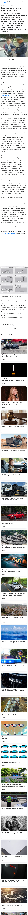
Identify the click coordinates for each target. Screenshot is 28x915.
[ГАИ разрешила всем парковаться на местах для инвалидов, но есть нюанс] (14, 899)
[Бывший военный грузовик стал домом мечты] (14, 445)
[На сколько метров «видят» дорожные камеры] (14, 732)
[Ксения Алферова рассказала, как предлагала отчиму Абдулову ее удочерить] (14, 827)
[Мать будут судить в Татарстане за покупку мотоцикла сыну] (14, 350)
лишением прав (5, 95)
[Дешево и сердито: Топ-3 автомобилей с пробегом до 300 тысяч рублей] (14, 588)
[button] (14, 280)
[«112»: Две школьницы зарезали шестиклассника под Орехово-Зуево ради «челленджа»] (14, 374)
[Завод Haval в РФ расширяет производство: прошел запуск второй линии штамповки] (14, 684)
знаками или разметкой (8, 233)
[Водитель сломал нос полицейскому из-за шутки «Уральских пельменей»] (14, 803)
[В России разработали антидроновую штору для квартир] (14, 851)
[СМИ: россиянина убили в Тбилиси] (14, 612)
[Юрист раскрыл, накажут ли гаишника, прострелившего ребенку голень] (14, 421)
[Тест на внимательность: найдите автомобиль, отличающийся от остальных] (14, 756)
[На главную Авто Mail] (8, 2)
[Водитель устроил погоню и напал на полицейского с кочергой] (14, 660)
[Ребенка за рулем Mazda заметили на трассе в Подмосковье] (14, 469)
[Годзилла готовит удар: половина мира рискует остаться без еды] (14, 636)
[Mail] (5, 2)
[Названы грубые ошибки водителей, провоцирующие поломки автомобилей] (14, 875)
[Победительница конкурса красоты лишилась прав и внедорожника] (14, 397)
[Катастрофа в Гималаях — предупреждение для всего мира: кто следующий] (14, 541)
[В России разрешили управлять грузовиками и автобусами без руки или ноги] (14, 779)
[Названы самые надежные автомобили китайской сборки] (14, 517)
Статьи (11, 5)
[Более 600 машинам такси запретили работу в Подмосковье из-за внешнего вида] (14, 565)
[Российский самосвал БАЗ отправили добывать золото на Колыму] (14, 493)
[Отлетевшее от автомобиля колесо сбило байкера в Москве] (14, 708)
